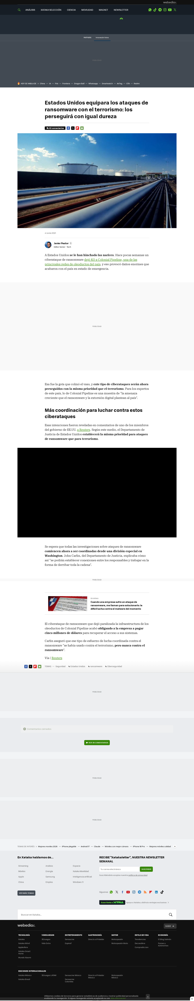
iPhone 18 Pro (139, 846)
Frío (56, 83)
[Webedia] (170, 2)
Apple (21, 876)
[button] (62, 243)
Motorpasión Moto (119, 943)
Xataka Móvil (24, 943)
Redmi (136, 83)
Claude (97, 846)
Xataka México (25, 975)
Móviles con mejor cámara (117, 846)
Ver (98, 742)
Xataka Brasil (24, 979)
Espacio (76, 865)
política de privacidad (137, 875)
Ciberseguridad (114, 666)
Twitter (175, 10)
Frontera (66, 83)
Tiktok (155, 10)
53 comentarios (56, 128)
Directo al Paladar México (96, 976)
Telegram (160, 10)
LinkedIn (156, 891)
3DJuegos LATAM (49, 975)
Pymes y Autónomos (163, 944)
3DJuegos (46, 939)
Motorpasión (117, 939)
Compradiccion (141, 947)
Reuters (57, 658)
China (42, 83)
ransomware (96, 666)
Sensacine (69, 939)
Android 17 (85, 846)
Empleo (49, 882)
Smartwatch (107, 83)
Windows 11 (78, 882)
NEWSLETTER (121, 9)
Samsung (50, 876)
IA (50, 83)
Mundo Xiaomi (24, 957)
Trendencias (140, 939)
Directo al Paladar (96, 939)
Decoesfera (140, 943)
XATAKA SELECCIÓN (51, 9)
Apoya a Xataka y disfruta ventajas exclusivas (146, 902)
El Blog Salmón (164, 939)
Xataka (21, 939)
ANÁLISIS (30, 9)
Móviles (21, 871)
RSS (145, 891)
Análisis (49, 865)
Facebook (68, 128)
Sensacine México (73, 975)
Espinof (68, 943)
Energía (49, 871)
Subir (168, 926)
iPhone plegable (69, 846)
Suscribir (146, 869)
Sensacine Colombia (69, 980)
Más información (118, 998)
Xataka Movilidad (81, 871)
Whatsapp (93, 83)
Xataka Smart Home (24, 952)
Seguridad (60, 666)
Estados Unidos (77, 666)
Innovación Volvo (102, 37)
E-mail (82, 128)
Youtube (170, 10)
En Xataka (94, 598)
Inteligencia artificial (82, 876)
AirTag (119, 83)
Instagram (165, 10)
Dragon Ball (79, 83)
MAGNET (103, 9)
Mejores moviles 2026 (48, 846)
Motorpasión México (117, 976)
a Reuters (83, 430)
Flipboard (77, 128)
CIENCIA (71, 9)
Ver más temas (26, 893)
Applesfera (23, 947)
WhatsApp (150, 10)
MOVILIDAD (87, 9)
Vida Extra (46, 943)
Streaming (23, 865)
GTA (128, 83)
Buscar (170, 914)
